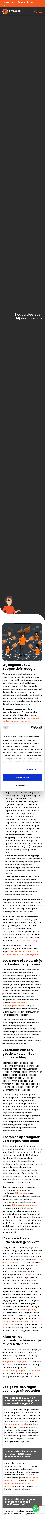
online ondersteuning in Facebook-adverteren (19, 1483)
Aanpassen (21, 785)
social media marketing (25, 940)
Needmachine (15, 11)
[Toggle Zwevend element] (35, 1508)
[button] (40, 11)
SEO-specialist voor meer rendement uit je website (22, 1321)
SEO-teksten (21, 1193)
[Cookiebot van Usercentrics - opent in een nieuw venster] (31, 727)
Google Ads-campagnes (14, 1361)
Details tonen (31, 769)
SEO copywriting (28, 1309)
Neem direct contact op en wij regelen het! (20, 719)
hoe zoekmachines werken (16, 1424)
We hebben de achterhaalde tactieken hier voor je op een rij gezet (20, 953)
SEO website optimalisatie (24, 1205)
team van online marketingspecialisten (14, 1004)
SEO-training (28, 1274)
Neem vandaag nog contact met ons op (22, 1370)
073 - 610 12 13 (7, 5)
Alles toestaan (22, 777)
